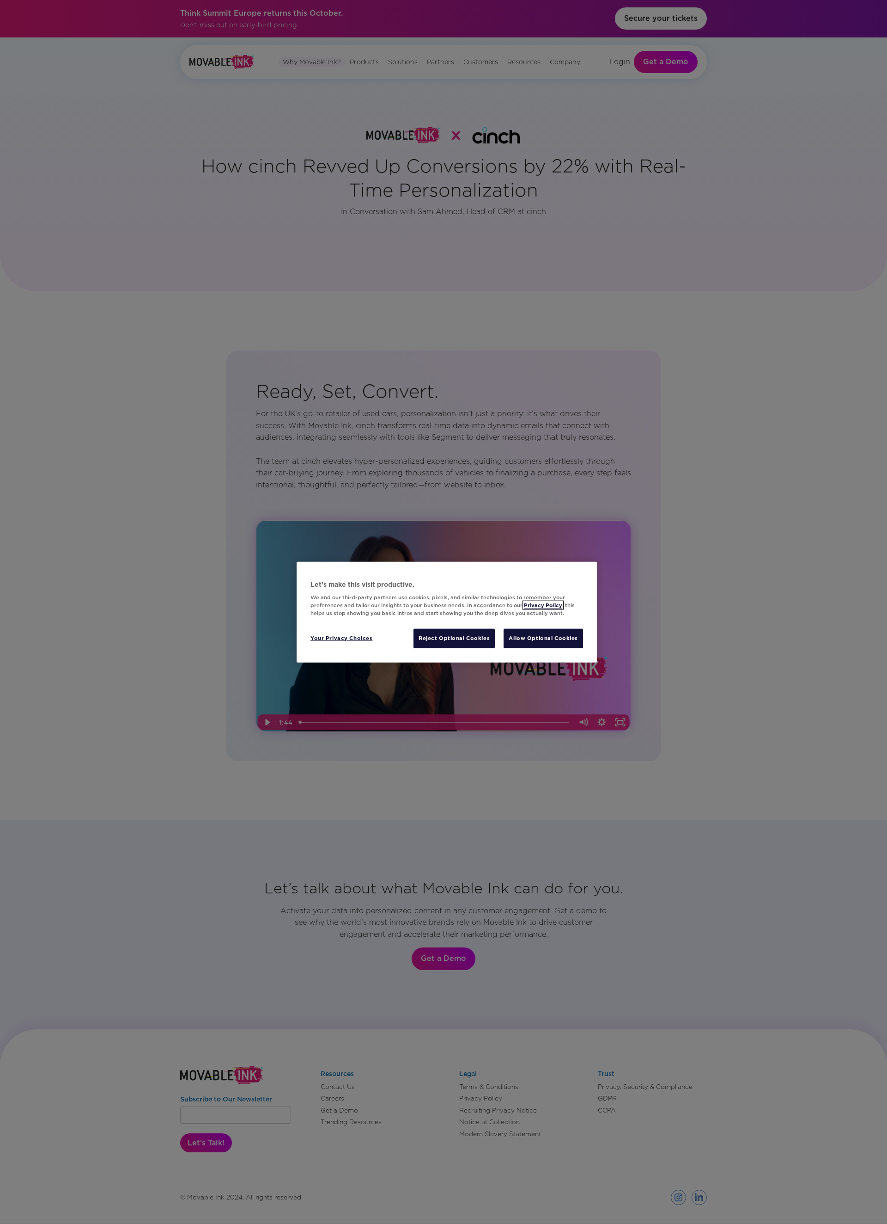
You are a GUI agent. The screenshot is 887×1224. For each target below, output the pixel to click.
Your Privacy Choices (341, 638)
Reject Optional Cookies (454, 638)
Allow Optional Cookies (543, 638)
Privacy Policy (543, 605)
